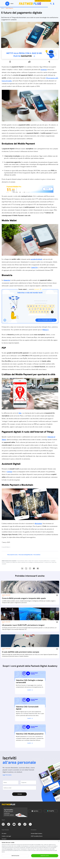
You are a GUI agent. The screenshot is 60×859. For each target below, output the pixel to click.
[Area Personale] (53, 3)
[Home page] (30, 3)
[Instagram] (3, 824)
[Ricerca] (51, 4)
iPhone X (46, 330)
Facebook (30, 568)
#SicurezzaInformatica (12, 554)
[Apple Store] (35, 811)
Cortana (9, 471)
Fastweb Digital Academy (36, 833)
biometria (7, 280)
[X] (30, 824)
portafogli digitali (36, 259)
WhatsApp (34, 568)
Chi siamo (4, 833)
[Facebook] (24, 824)
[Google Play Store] (51, 811)
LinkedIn (22, 568)
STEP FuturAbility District (36, 836)
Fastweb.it (4, 838)
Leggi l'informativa (7, 775)
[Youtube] (14, 824)
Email (38, 568)
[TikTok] (8, 824)
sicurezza (44, 69)
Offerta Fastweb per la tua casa (43, 0)
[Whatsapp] (19, 824)
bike (20, 413)
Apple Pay (34, 267)
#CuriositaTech (36, 554)
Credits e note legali (6, 836)
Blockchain (38, 523)
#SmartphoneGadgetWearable (25, 554)
